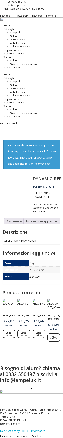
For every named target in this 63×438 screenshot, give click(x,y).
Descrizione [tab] (14, 221)
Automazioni (17, 39)
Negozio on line (13, 50)
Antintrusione (18, 43)
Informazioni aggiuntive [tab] (42, 221)
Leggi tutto (8, 334)
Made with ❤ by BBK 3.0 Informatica (22, 431)
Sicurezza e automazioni (24, 64)
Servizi (7, 57)
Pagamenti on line (14, 53)
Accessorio (51, 207)
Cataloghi (9, 29)
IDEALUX (43, 211)
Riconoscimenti (12, 67)
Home (7, 25)
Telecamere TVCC (20, 46)
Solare (14, 36)
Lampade (15, 32)
